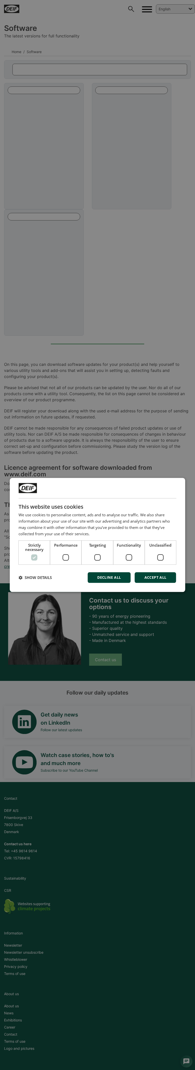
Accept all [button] (155, 577)
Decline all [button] (109, 577)
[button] (35, 578)
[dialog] (97, 535)
